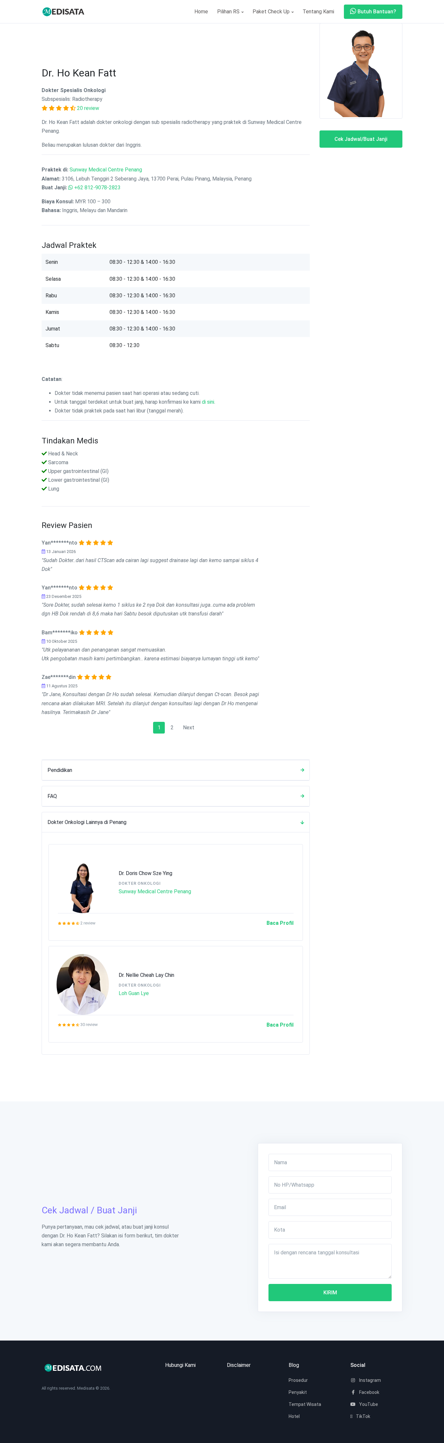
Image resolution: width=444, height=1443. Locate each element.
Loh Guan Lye (134, 993)
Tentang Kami (318, 11)
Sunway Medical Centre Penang (106, 170)
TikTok (362, 1416)
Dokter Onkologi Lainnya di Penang (86, 822)
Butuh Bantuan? (376, 11)
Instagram (369, 1380)
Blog (294, 1365)
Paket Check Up (272, 11)
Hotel (294, 1416)
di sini (208, 402)
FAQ (52, 796)
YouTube (368, 1404)
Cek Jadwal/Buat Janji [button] (360, 139)
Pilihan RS (229, 11)
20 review (88, 108)
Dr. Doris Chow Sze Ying (145, 873)
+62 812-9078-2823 (97, 187)
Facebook (368, 1392)
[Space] (66, 11)
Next (188, 727)
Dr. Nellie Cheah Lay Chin (146, 975)
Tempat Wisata (305, 1404)
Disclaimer (239, 1365)
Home (201, 11)
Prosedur (298, 1380)
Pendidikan (59, 770)
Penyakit (298, 1392)
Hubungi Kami (180, 1365)
